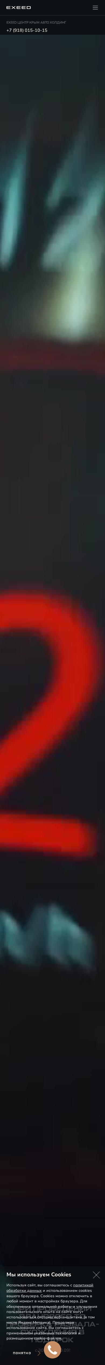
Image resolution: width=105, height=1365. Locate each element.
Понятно (22, 1353)
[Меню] (95, 7)
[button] (96, 1274)
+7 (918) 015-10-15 (26, 30)
